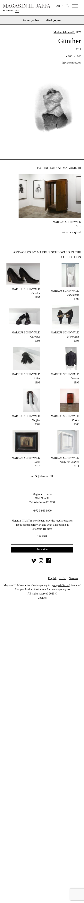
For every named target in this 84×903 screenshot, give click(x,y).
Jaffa (17, 10)
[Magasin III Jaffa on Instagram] (41, 562)
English (52, 578)
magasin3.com (61, 585)
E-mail (42, 535)
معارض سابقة (31, 20)
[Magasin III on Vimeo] (33, 562)
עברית (62, 578)
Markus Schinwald (64, 32)
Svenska (73, 578)
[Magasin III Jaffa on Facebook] (48, 562)
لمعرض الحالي (53, 20)
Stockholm (8, 10)
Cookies (42, 597)
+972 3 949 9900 (42, 510)
